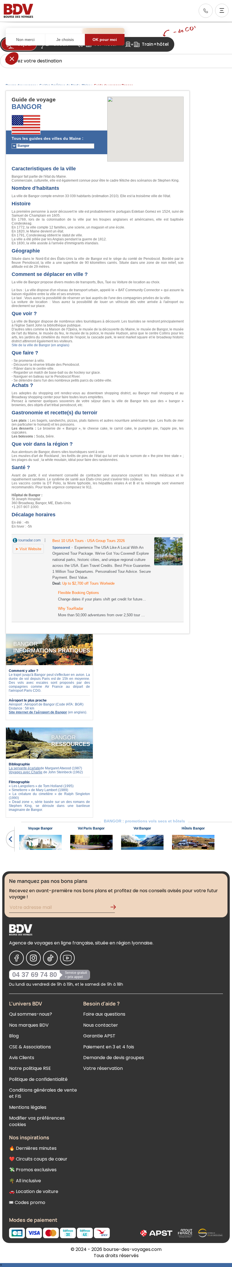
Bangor (23, 146)
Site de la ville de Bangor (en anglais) (40, 345)
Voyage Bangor (40, 828)
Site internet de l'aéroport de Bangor (38, 712)
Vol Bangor (142, 828)
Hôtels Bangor (193, 828)
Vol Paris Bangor (91, 828)
